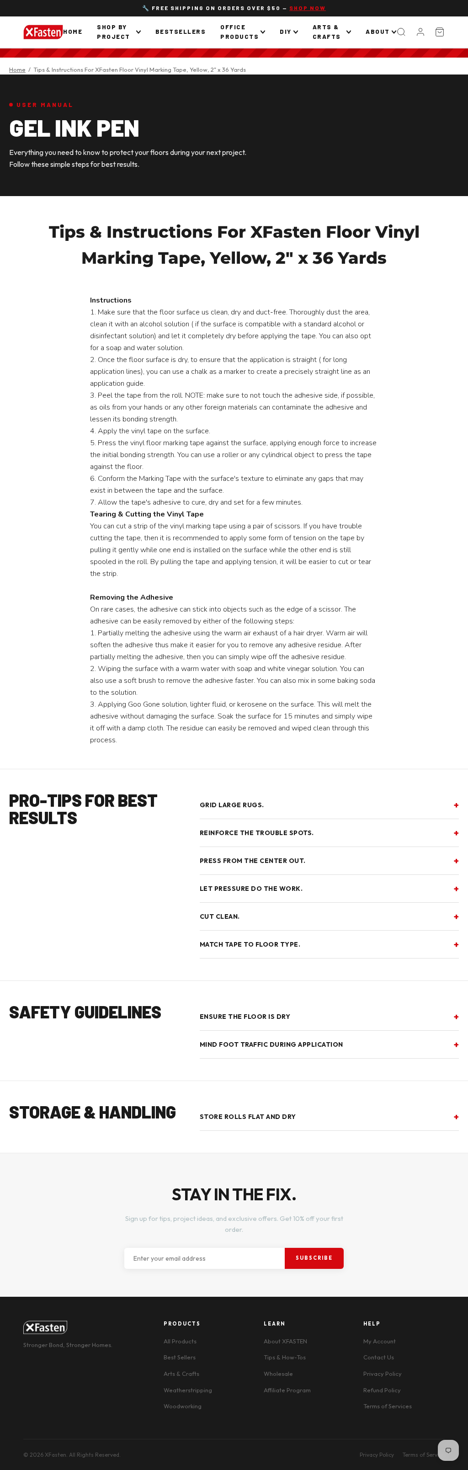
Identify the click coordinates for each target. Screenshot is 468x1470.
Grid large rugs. (232, 805)
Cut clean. (220, 916)
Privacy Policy (382, 1373)
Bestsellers (180, 31)
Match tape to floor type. (250, 944)
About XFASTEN (285, 1341)
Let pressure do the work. (251, 888)
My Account (379, 1341)
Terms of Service (424, 1454)
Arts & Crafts (327, 31)
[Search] (401, 32)
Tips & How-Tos (285, 1357)
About (378, 31)
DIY (286, 31)
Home (72, 31)
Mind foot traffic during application (271, 1044)
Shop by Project (113, 31)
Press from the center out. (253, 861)
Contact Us (378, 1357)
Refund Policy (382, 1390)
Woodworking (183, 1406)
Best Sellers (180, 1357)
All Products (180, 1341)
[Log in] (420, 32)
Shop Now (307, 8)
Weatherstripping (188, 1390)
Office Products (239, 31)
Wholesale (278, 1373)
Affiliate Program (287, 1390)
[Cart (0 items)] (440, 32)
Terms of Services (387, 1406)
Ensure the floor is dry (245, 1016)
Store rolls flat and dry (248, 1117)
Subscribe (314, 1258)
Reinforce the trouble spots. (257, 833)
